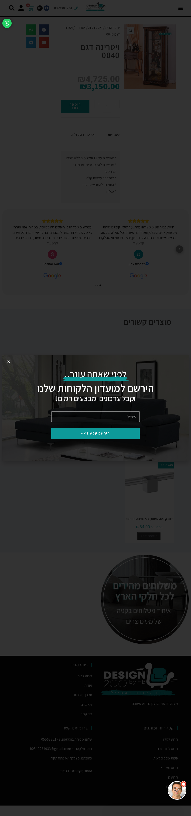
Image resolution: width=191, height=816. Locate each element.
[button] (89, 695)
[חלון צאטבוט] (131, 752)
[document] (95, 408)
